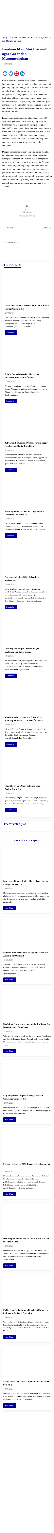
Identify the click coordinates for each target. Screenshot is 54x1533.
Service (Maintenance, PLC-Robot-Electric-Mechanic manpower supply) (22, 1519)
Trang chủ (6, 37)
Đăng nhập (46, 228)
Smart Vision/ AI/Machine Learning (19, 1513)
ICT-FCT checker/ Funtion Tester (18, 1503)
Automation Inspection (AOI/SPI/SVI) (20, 1508)
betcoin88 (6, 128)
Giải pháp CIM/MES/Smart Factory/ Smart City (25, 1498)
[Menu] (4, 4)
